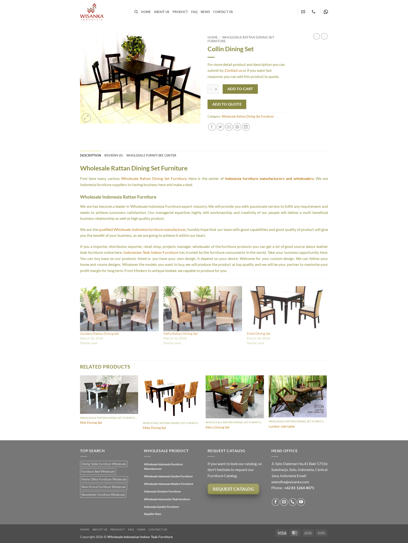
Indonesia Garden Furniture (161, 507)
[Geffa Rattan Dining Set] (202, 308)
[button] (86, 117)
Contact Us (223, 12)
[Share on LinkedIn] (246, 127)
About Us (161, 12)
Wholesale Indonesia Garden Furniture (168, 476)
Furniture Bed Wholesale (98, 471)
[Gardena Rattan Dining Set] (119, 308)
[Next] (326, 407)
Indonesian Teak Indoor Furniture (150, 252)
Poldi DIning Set (258, 333)
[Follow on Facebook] (276, 502)
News (205, 12)
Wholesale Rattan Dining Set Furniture (248, 116)
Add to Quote (227, 104)
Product (180, 12)
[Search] (136, 11)
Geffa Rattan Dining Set (180, 333)
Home (146, 12)
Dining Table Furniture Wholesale (103, 464)
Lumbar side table (282, 426)
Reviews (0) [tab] (113, 155)
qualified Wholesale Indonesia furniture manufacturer (142, 229)
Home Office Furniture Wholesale (104, 479)
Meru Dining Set (218, 427)
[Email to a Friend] (229, 127)
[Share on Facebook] (212, 127)
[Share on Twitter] (220, 127)
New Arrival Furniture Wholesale (103, 487)
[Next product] (316, 36)
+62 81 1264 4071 (299, 487)
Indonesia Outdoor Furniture (162, 491)
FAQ (194, 12)
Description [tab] (90, 155)
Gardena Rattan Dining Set (99, 333)
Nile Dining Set (91, 422)
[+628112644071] (314, 11)
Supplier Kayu (152, 514)
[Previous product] (324, 36)
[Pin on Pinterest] (237, 127)
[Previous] (80, 407)
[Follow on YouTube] (301, 502)
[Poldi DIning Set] (286, 308)
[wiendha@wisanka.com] (303, 11)
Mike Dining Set (154, 428)
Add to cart (240, 89)
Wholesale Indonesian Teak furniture (167, 499)
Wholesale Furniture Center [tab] (151, 155)
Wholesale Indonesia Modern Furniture (168, 484)
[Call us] (293, 502)
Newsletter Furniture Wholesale (103, 494)
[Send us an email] (284, 502)
